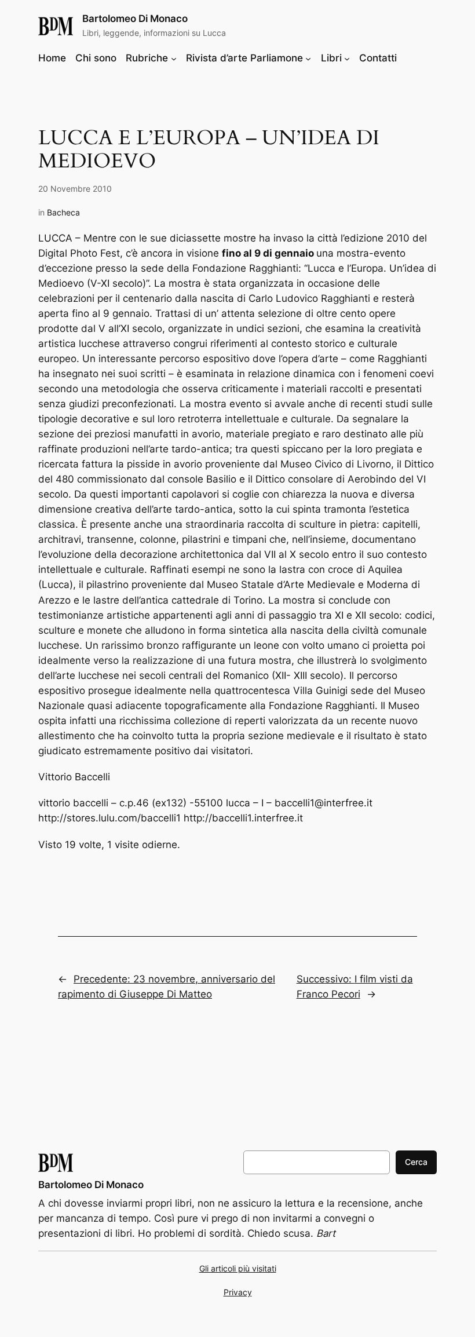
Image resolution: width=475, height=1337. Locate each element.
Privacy (238, 1292)
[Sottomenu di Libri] (347, 58)
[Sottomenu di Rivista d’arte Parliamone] (308, 58)
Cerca (416, 1162)
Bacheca (63, 212)
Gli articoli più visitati (237, 1268)
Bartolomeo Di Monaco (135, 18)
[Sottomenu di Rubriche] (174, 58)
